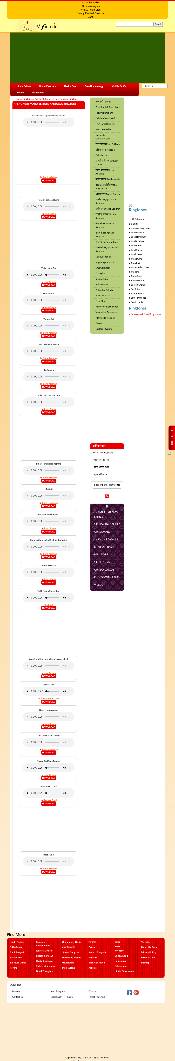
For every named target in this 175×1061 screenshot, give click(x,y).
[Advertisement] (87, 58)
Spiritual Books (103, 257)
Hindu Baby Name (124, 971)
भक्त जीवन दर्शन (68, 947)
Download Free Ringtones (146, 314)
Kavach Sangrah (97, 952)
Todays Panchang (104, 113)
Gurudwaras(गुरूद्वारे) (103, 452)
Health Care (70, 86)
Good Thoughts (44, 971)
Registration (56, 997)
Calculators (101, 155)
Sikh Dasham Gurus (107, 524)
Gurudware (102, 531)
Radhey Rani (50, 800)
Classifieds (146, 942)
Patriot (92, 947)
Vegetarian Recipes (105, 318)
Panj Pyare (101, 554)
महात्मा (117, 942)
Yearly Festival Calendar (107, 307)
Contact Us (17, 997)
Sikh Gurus (16, 947)
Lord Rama (50, 528)
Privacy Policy (148, 952)
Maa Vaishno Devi (50, 698)
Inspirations (102, 279)
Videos (98, 584)
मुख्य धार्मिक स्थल (101, 474)
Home (18, 99)
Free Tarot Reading (105, 124)
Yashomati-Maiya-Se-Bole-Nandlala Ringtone (56, 99)
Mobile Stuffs (119, 86)
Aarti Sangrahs (57, 991)
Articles (93, 968)
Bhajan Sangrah (44, 956)
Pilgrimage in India (105, 262)
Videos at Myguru (45, 966)
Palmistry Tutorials (105, 290)
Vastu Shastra (103, 295)
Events (20, 92)
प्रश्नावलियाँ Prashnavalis (108, 179)
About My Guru (149, 947)
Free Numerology (94, 86)
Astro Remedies (104, 129)
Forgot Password (97, 997)
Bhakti (50, 605)
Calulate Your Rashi (105, 118)
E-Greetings (121, 966)
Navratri (93, 957)
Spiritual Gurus (18, 962)
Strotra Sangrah (70, 952)
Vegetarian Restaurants (107, 312)
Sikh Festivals (103, 562)
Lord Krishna (50, 177)
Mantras (16, 991)
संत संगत (92, 942)
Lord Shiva (50, 409)
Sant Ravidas (50, 358)
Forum (13, 968)
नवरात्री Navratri (104, 102)
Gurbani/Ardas (104, 569)
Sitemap (145, 962)
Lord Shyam (50, 282)
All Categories (138, 219)
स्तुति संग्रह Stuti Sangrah (108, 209)
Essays (99, 323)
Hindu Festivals (47, 86)
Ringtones (27, 99)
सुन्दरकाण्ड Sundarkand (107, 242)
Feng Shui (100, 301)
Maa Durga (50, 214)
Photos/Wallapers (106, 577)
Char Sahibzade (104, 547)
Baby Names (102, 284)
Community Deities (72, 942)
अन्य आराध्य (119, 950)
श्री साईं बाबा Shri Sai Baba (108, 144)
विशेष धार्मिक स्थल (101, 467)
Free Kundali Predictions (108, 107)
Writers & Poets (44, 950)
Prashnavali (16, 957)
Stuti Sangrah (17, 952)
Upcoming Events (71, 957)
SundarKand (121, 956)
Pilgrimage (120, 961)
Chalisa (92, 991)
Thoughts (100, 273)
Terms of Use (148, 957)
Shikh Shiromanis (106, 539)
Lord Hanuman (50, 503)
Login (70, 997)
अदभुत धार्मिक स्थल (102, 460)
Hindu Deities (24, 86)
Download (48, 180)
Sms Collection (103, 268)
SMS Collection (97, 962)
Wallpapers (38, 92)
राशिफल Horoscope (105, 150)
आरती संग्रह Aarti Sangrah (108, 194)
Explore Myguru (104, 329)
